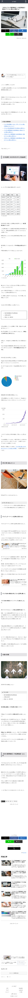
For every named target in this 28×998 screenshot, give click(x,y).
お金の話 (21, 990)
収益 (16, 801)
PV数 (8, 801)
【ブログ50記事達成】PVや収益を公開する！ (14, 128)
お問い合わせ (14, 993)
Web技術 (21, 988)
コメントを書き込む (14, 973)
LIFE (7, 988)
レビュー (7, 992)
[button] (18, 34)
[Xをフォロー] (14, 848)
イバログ (14, 1)
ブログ (3, 801)
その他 (20, 992)
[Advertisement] (14, 53)
